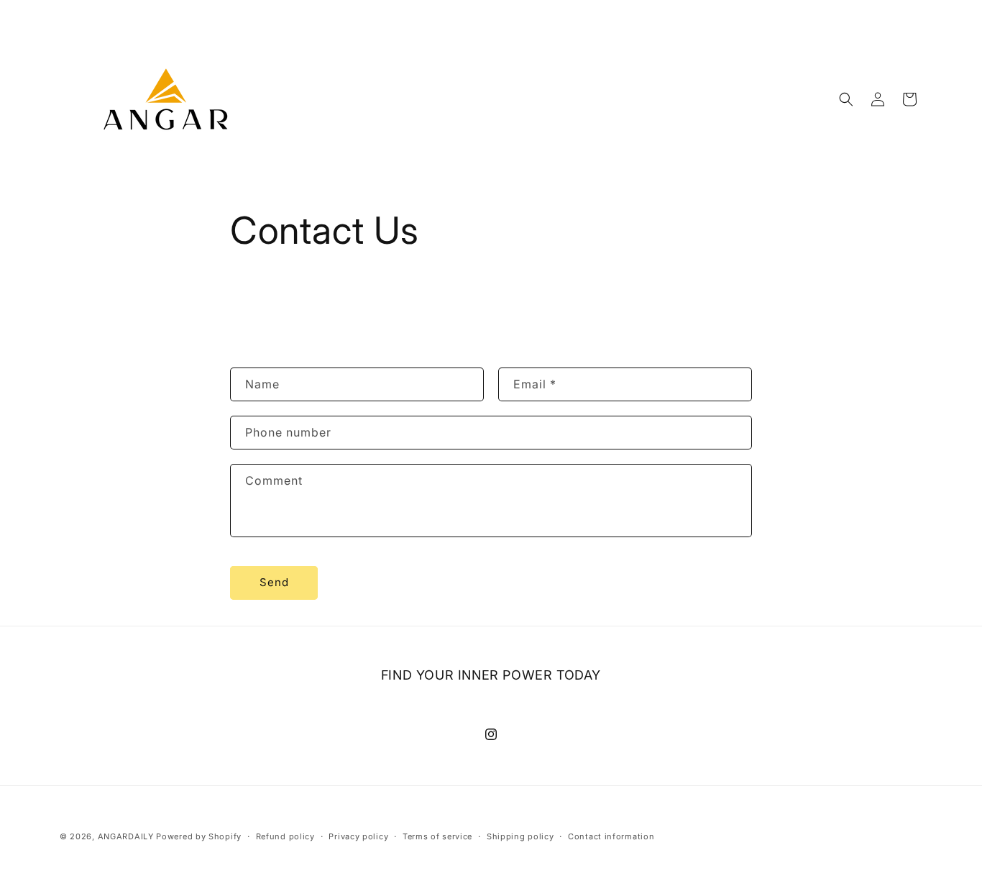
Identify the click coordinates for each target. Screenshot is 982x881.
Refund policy (285, 836)
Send (274, 582)
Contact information (611, 836)
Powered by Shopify (199, 836)
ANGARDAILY (126, 836)
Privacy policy (358, 836)
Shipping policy (520, 836)
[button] (846, 99)
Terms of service (437, 836)
